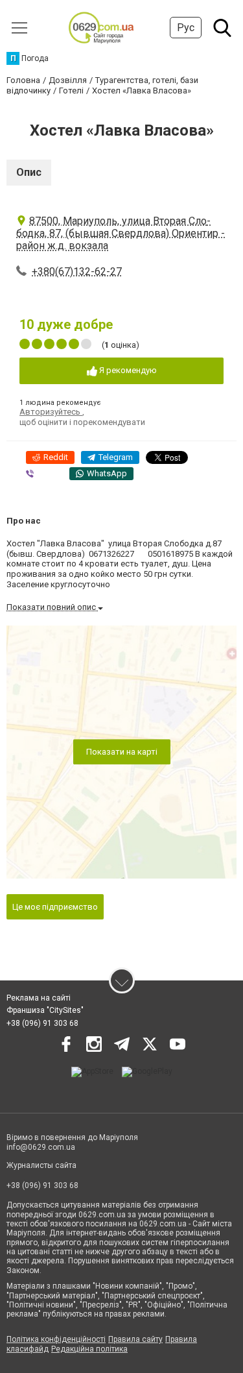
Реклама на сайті (38, 997)
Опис (28, 172)
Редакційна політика (89, 1349)
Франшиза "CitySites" (45, 1010)
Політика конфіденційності (56, 1339)
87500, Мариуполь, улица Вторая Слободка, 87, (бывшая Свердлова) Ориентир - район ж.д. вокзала (120, 233)
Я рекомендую (127, 370)
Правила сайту (135, 1339)
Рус (185, 27)
